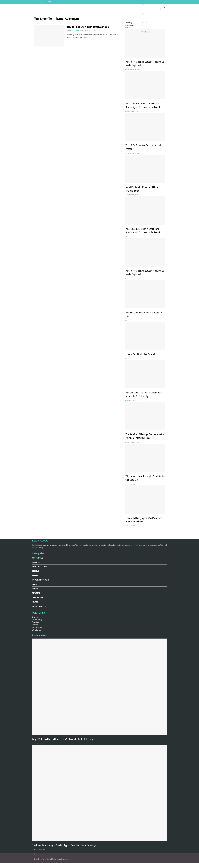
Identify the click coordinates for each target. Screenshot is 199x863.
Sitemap (35, 617)
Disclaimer (36, 622)
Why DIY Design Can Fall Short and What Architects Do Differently (62, 739)
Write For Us (145, 32)
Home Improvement (40, 580)
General (35, 571)
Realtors (144, 22)
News (34, 584)
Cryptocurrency (39, 567)
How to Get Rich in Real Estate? (140, 354)
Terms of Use (37, 627)
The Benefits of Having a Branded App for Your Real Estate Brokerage (64, 845)
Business (36, 562)
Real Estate (145, 13)
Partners (35, 625)
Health (35, 575)
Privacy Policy (37, 620)
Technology (37, 597)
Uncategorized (39, 606)
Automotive (37, 558)
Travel (35, 602)
